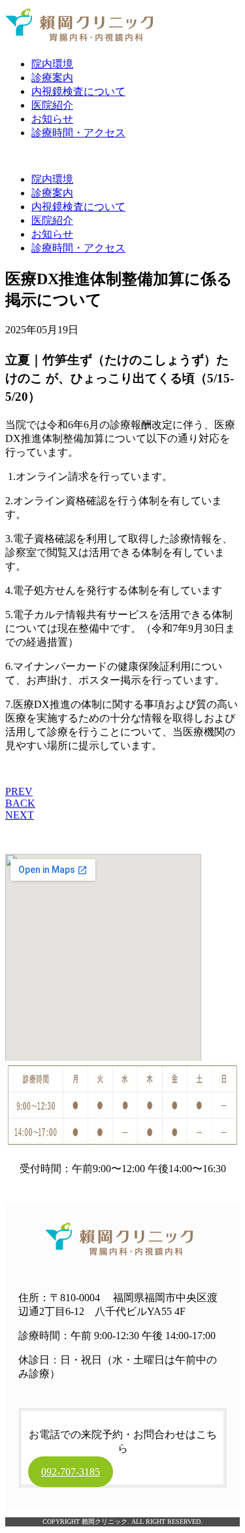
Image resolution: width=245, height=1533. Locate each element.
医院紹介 (52, 105)
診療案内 (52, 77)
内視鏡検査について (78, 91)
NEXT (19, 815)
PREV (19, 791)
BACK (20, 803)
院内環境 (52, 63)
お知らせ (52, 118)
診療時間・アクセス (78, 132)
